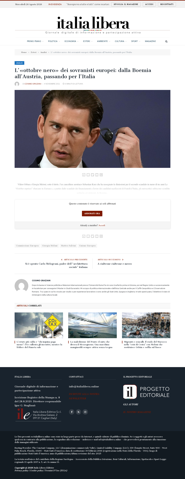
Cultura (119, 41)
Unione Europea (87, 245)
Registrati (166, 4)
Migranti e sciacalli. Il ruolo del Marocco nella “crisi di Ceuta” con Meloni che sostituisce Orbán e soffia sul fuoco (145, 344)
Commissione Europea (27, 245)
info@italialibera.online (84, 386)
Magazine (150, 41)
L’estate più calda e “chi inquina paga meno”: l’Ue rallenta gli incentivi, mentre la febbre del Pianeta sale (39, 344)
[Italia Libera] (92, 22)
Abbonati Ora (92, 213)
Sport (134, 41)
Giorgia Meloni (49, 245)
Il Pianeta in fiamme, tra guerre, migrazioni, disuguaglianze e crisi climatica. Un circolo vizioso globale (97, 4)
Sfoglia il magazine (126, 4)
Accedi (149, 4)
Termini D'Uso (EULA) (56, 470)
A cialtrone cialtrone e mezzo (115, 263)
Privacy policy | (22, 470)
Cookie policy (36, 470)
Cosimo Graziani (33, 84)
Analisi (19, 63)
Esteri (86, 41)
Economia (70, 41)
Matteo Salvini (68, 245)
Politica (52, 41)
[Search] (166, 41)
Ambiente (102, 41)
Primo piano (34, 41)
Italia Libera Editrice (44, 468)
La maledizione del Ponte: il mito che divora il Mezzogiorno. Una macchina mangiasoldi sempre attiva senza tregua (91, 344)
